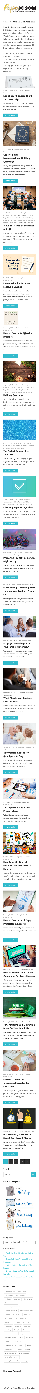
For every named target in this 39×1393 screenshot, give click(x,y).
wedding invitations (10, 1353)
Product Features (17, 392)
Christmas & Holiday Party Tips (12, 387)
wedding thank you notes (12, 1361)
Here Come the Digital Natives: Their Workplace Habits (17, 866)
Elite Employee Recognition (18, 507)
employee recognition (26, 1311)
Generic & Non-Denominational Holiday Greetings (16, 158)
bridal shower (22, 1291)
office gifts (17, 1330)
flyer (10, 1318)
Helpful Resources (8, 218)
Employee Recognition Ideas (11, 215)
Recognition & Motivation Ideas (17, 220)
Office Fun (19, 218)
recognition (23, 1334)
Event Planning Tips (27, 215)
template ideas (9, 1349)
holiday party (8, 1326)
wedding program (24, 1353)
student (7, 1342)
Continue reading (10, 115)
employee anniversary (11, 1311)
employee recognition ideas (13, 1314)
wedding (27, 1349)
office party (25, 1330)
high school (17, 1322)
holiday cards (27, 1322)
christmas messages (11, 1303)
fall (5, 1318)
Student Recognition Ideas (25, 223)
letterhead (27, 1326)
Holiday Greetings (13, 395)
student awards (16, 1342)
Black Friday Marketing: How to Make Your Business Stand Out (19, 591)
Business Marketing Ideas (21, 213)
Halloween (8, 1322)
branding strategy (10, 1291)
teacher (29, 1345)
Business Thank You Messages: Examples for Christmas (16, 1083)
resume (21, 1338)
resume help (29, 1338)
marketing (8, 1330)
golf (16, 1318)
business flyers (20, 1295)
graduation (23, 1318)
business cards (9, 1295)
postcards (14, 1334)
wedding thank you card (11, 1357)
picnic (6, 1334)
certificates (8, 1299)
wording (24, 1361)
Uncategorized (27, 392)
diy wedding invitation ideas (12, 1307)
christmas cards (27, 1299)
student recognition (10, 1345)
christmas (17, 1299)
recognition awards (10, 1338)
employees (27, 1314)
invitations (18, 1326)
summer (21, 1345)
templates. (19, 1349)
